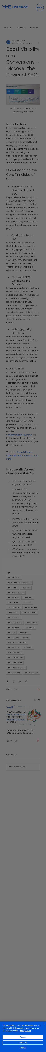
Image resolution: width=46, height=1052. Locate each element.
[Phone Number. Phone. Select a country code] (11, 515)
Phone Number (14, 510)
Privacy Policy (25, 1030)
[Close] (42, 1025)
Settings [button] (23, 1047)
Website (10, 531)
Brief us (10, 541)
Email (9, 520)
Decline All (23, 1042)
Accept (23, 1037)
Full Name (12, 500)
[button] (40, 487)
